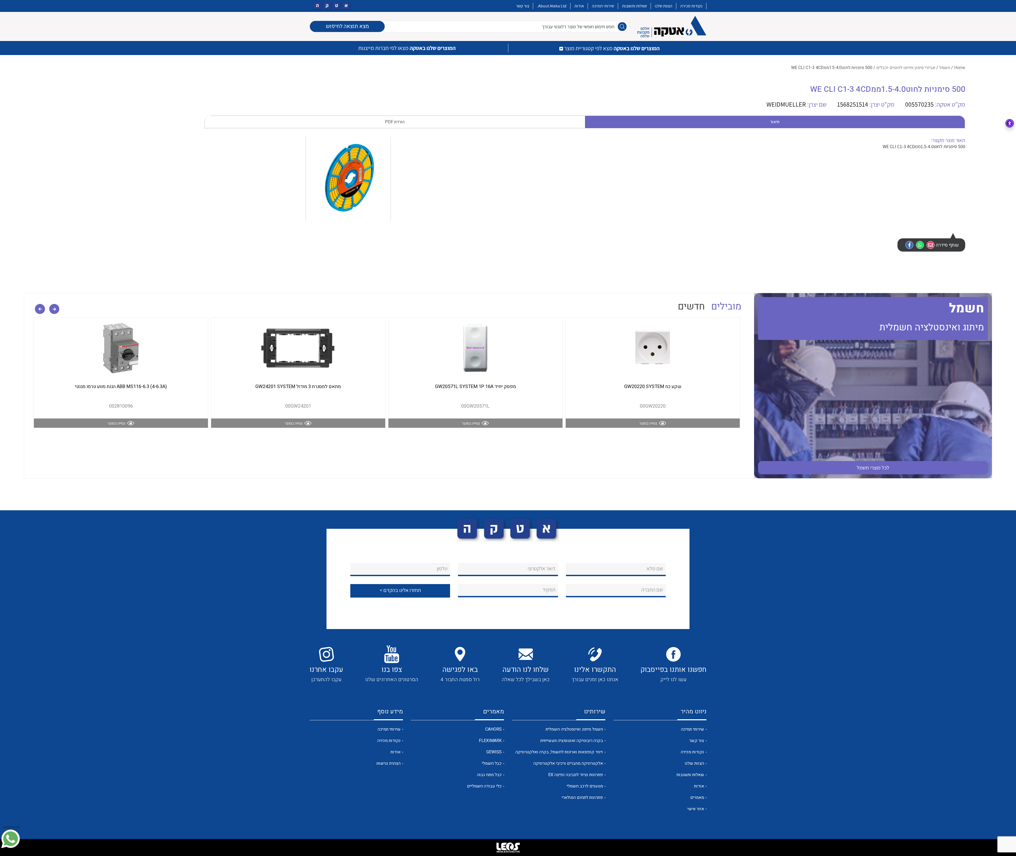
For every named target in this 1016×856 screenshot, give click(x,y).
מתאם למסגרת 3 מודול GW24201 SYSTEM (298, 386)
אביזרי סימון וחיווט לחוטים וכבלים (905, 68)
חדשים (691, 306)
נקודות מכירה (691, 6)
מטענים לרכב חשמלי (585, 786)
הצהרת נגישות (389, 763)
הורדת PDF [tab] (395, 122)
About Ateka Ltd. (551, 6)
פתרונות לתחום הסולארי (582, 797)
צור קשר (522, 6)
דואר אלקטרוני (541, 568)
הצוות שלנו (663, 6)
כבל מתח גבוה (489, 775)
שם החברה (652, 589)
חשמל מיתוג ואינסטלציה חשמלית (574, 729)
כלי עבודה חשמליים (484, 786)
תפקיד (548, 589)
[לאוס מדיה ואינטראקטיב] (508, 847)
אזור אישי (695, 809)
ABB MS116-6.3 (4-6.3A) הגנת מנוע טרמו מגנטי (121, 386)
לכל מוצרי (873, 467)
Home (959, 68)
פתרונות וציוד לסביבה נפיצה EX (575, 775)
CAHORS (493, 729)
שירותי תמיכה (603, 6)
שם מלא (655, 568)
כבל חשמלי (492, 763)
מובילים (726, 306)
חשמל (944, 68)
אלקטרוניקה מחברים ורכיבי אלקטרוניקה (568, 763)
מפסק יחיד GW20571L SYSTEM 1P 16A (475, 386)
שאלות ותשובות (634, 6)
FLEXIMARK (490, 740)
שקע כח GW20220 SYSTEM (652, 386)
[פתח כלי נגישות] (1009, 123)
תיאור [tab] (774, 122)
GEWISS (494, 752)
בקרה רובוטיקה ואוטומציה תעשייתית (571, 740)
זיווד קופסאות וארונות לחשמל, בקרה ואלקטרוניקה (559, 752)
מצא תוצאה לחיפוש (347, 26)
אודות (579, 6)
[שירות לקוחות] (10, 839)
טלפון (442, 568)
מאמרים (697, 797)
